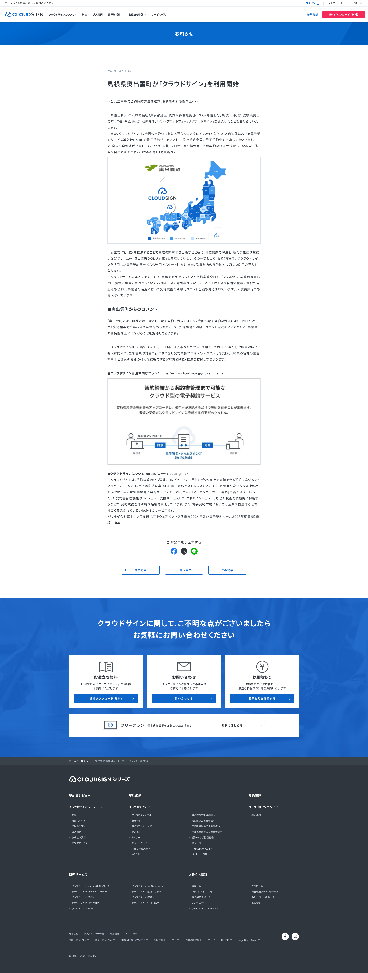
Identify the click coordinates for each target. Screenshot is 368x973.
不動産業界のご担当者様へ (206, 826)
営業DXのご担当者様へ (204, 837)
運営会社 (74, 933)
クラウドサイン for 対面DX (145, 902)
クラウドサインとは (141, 815)
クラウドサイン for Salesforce (148, 886)
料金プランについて (142, 826)
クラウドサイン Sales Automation (90, 891)
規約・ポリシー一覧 (94, 933)
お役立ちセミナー (81, 843)
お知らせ (358, 3)
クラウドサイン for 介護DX (85, 902)
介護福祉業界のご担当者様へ (207, 831)
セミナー (136, 837)
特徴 (74, 815)
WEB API (136, 854)
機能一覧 (136, 820)
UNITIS (225, 940)
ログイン (310, 3)
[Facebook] (174, 551)
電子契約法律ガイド (202, 897)
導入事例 (98, 14)
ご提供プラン (78, 826)
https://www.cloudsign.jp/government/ (191, 373)
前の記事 (141, 570)
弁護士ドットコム (77, 940)
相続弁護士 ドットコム (165, 940)
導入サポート (198, 843)
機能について (79, 820)
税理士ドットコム (103, 940)
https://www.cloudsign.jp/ (167, 474)
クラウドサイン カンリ (262, 807)
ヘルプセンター (336, 3)
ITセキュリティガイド (202, 848)
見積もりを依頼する (262, 698)
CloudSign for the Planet (206, 908)
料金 (84, 14)
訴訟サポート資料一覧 (263, 897)
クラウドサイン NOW (83, 908)
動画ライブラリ (139, 843)
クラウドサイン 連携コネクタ (146, 891)
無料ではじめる (232, 725)
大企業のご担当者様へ (203, 820)
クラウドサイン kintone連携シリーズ (90, 886)
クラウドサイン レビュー (83, 807)
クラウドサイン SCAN (143, 897)
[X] (184, 551)
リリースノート (199, 902)
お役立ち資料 (79, 837)
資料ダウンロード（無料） (344, 14)
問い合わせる (184, 698)
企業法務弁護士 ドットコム (199, 940)
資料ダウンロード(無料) (106, 698)
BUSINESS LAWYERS (133, 940)
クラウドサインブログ (202, 891)
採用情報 (114, 933)
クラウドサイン (138, 807)
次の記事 (227, 570)
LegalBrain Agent (248, 940)
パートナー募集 (199, 854)
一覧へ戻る (184, 570)
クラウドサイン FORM (83, 897)
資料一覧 (196, 886)
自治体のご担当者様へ (203, 815)
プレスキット (131, 933)
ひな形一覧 (257, 886)
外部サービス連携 (141, 848)
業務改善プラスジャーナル (265, 891)
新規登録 (312, 14)
